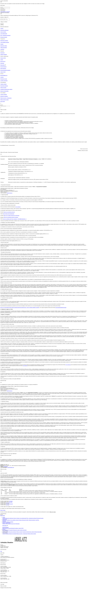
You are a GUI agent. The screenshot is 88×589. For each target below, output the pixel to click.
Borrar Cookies (2, 510)
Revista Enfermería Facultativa (13, 528)
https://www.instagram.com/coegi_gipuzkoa (11, 217)
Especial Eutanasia (3, 66)
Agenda (9, 523)
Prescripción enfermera (12, 531)
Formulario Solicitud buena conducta (28, 531)
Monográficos (4, 525)
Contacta (3, 518)
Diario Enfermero (5, 528)
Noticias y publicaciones (6, 522)
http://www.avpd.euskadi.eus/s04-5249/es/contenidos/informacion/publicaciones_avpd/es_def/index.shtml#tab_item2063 (19, 307)
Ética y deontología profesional (32, 518)
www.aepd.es (25, 365)
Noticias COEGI (5, 523)
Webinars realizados (10, 521)
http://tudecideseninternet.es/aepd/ (61, 307)
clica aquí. (11, 501)
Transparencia (4, 519)
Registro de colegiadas (12, 533)
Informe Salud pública (38, 531)
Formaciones (4, 521)
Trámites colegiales (5, 531)
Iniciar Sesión (2, 101)
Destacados (18, 523)
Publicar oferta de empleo (32, 533)
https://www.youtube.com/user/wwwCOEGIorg (11, 215)
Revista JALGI (13, 523)
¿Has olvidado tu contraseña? (5, 11)
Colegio (3, 517)
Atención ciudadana (5, 533)
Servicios (3, 529)
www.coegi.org (17, 206)
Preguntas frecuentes (40, 518)
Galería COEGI (20, 528)
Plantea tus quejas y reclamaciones (22, 533)
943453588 (5, 466)
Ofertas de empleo (19, 531)
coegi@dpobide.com (10, 467)
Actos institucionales (23, 518)
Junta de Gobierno (17, 518)
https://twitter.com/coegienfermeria (8, 213)
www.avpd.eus (68, 364)
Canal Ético (2, 580)
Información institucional (9, 518)
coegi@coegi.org (9, 390)
